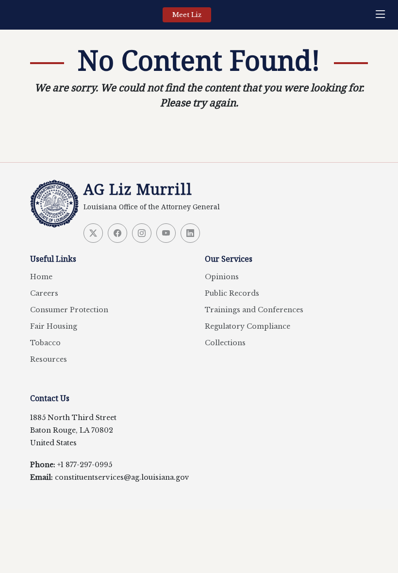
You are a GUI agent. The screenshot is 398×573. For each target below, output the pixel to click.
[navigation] (383, 14)
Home (41, 276)
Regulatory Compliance (247, 326)
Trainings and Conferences (254, 309)
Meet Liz (186, 14)
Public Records (232, 293)
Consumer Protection (69, 309)
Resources (48, 359)
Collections (225, 342)
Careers (44, 293)
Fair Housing (53, 326)
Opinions (222, 276)
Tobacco (45, 342)
